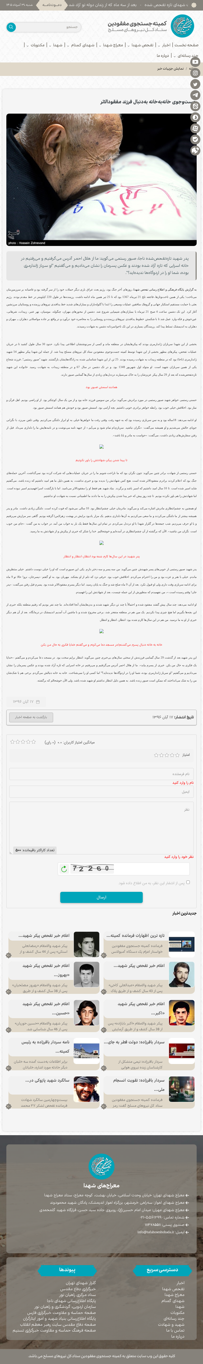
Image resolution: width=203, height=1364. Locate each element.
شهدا (180, 1307)
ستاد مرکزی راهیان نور (77, 1295)
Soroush (195, 117)
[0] (12, 741)
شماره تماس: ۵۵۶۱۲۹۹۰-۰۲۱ (162, 1217)
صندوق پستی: (164, 1225)
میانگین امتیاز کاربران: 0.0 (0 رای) (70, 742)
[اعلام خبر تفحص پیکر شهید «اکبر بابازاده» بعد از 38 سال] (182, 1013)
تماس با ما (175, 1331)
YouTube (195, 62)
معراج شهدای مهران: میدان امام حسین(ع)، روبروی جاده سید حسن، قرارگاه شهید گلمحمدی (111, 1210)
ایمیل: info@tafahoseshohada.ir (160, 1232)
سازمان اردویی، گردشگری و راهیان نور (65, 1307)
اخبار (180, 1283)
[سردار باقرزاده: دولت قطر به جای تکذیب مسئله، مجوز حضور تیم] (182, 1051)
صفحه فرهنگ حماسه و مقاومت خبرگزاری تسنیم (54, 1331)
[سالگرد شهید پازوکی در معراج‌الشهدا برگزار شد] (86, 1089)
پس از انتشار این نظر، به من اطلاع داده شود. (151, 883)
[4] (172, 755)
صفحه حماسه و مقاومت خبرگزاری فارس (61, 1313)
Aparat (195, 128)
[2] (161, 755)
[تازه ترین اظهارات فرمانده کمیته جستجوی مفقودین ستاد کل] (182, 944)
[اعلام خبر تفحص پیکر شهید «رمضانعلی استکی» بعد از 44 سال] (86, 944)
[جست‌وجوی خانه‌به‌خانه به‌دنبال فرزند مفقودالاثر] (101, 180)
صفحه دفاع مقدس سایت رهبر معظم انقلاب (58, 1325)
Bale (195, 139)
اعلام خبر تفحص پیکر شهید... (44, 936)
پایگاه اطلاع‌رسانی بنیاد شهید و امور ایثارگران (59, 1319)
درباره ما (177, 1337)
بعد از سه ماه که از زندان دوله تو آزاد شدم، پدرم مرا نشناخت (123, 5)
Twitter (195, 84)
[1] (156, 755)
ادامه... (103, 955)
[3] (166, 755)
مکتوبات (177, 1313)
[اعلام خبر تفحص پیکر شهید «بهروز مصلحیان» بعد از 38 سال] (86, 974)
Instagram (195, 73)
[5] (177, 755)
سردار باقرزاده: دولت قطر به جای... (134, 1042)
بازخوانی (64, 867)
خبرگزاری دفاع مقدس (78, 1289)
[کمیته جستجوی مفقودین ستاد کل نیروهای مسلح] (151, 26)
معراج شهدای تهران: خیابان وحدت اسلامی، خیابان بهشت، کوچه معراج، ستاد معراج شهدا (114, 1195)
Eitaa (195, 106)
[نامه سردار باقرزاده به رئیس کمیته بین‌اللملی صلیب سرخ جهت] (86, 1051)
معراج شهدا (174, 1295)
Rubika (195, 150)
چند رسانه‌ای (174, 1319)
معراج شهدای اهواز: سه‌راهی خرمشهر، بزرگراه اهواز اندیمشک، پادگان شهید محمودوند (117, 1203)
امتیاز (186, 755)
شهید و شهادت (171, 1325)
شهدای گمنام (173, 1301)
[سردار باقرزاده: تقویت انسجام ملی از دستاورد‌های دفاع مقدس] (182, 1089)
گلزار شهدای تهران (81, 1283)
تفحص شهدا (173, 1289)
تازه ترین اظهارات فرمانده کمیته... (136, 936)
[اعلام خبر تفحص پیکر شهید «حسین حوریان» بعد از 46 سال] (86, 1013)
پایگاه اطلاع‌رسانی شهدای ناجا (71, 1301)
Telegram (195, 95)
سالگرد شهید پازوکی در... (47, 1081)
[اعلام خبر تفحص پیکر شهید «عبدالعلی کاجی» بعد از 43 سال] (182, 974)
